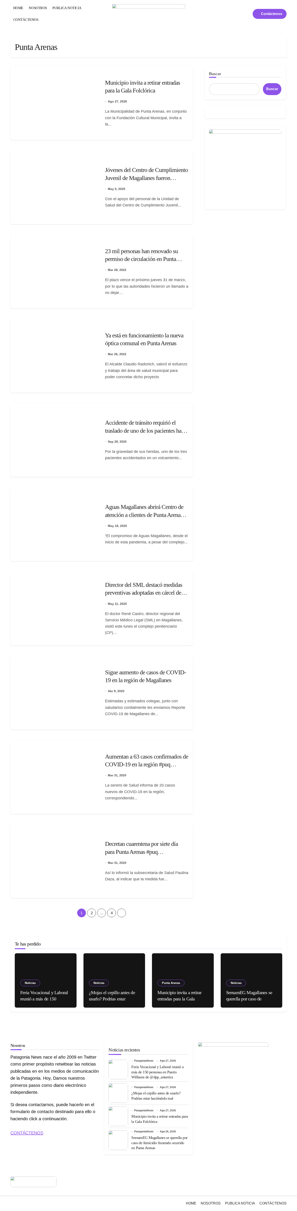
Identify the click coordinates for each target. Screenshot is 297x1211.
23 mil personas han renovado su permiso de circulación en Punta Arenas (141, 259)
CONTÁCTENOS (25, 19)
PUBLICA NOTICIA (66, 8)
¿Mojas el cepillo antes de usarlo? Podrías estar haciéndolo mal (112, 999)
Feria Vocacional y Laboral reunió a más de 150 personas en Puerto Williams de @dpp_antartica (157, 1072)
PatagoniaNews (144, 1060)
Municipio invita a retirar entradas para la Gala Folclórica (179, 999)
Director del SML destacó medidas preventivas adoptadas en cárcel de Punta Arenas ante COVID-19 (143, 592)
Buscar (215, 73)
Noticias (30, 983)
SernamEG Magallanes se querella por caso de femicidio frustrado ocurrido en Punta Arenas (159, 1142)
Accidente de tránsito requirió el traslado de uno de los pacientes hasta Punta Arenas (146, 430)
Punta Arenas (171, 983)
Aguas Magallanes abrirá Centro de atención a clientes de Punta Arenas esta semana (144, 514)
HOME (18, 8)
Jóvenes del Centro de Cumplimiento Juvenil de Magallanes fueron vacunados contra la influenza (146, 178)
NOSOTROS (38, 8)
